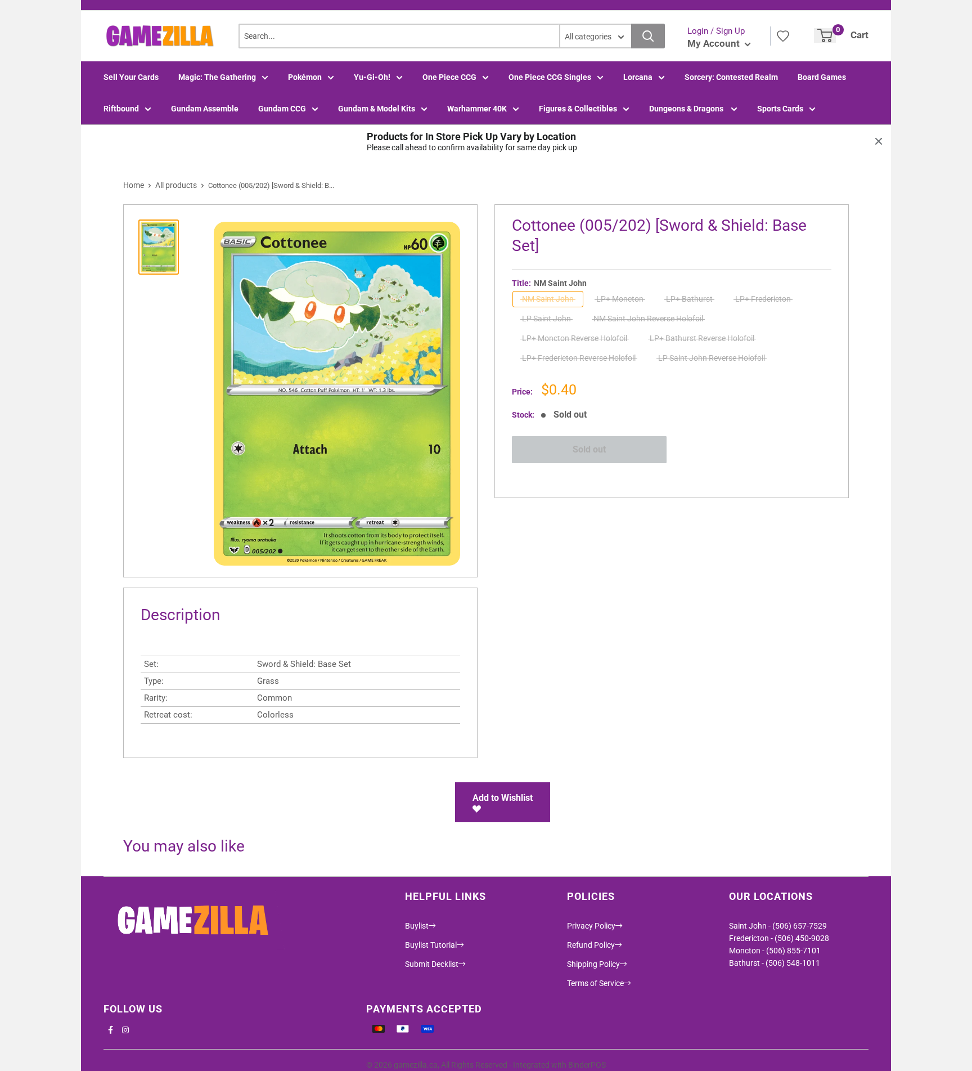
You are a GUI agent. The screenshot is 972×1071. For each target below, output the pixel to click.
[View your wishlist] (783, 36)
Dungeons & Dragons (687, 108)
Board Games (822, 77)
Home (133, 185)
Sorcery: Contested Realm (731, 77)
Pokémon (305, 77)
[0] (825, 35)
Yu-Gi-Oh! (372, 77)
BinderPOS (587, 1064)
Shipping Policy (593, 964)
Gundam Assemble (204, 108)
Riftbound (121, 108)
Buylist (417, 925)
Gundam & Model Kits (376, 108)
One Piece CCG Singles (549, 77)
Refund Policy (591, 944)
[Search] (648, 36)
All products (176, 185)
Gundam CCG (282, 108)
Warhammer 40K (477, 108)
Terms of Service (595, 983)
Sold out (589, 449)
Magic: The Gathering (217, 77)
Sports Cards (780, 108)
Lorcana (637, 77)
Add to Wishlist (502, 797)
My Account (714, 43)
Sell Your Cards (131, 77)
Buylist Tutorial (431, 944)
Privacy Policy (591, 925)
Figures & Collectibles (578, 108)
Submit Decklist (431, 964)
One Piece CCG (449, 77)
